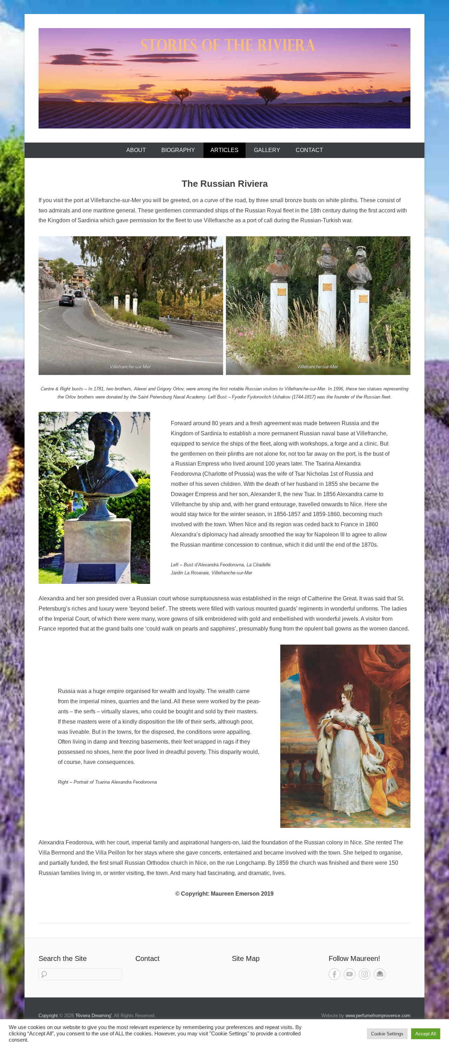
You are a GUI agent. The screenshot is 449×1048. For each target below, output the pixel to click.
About (136, 150)
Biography (178, 150)
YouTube (349, 974)
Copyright (48, 1015)
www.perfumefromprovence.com (378, 1015)
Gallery (267, 150)
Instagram (364, 974)
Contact (309, 150)
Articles (224, 150)
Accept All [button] (425, 1033)
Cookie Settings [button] (387, 1033)
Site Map (246, 958)
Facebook (334, 974)
